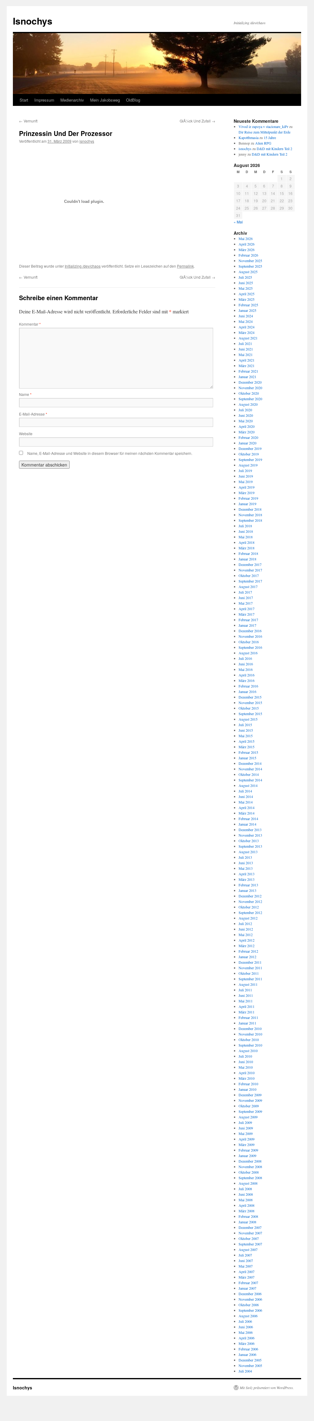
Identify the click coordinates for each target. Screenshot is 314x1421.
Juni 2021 (246, 349)
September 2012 (250, 912)
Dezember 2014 (250, 763)
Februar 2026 (248, 255)
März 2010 (247, 1078)
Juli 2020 (245, 409)
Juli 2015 (245, 724)
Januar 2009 (247, 1155)
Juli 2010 (245, 1056)
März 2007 (247, 1277)
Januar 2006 (247, 1354)
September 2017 (250, 581)
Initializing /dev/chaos (83, 266)
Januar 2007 (247, 1288)
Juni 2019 (246, 476)
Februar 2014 (248, 818)
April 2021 (247, 360)
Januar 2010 (247, 1089)
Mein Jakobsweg (105, 100)
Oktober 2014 (249, 774)
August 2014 (248, 785)
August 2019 (248, 465)
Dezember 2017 (250, 564)
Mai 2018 (246, 536)
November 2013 (250, 835)
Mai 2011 (246, 1000)
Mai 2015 (246, 735)
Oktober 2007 (249, 1238)
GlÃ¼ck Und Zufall (197, 120)
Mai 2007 (246, 1266)
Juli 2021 (245, 343)
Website (26, 433)
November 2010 (250, 1034)
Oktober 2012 (249, 906)
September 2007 (250, 1243)
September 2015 (250, 713)
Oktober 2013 (249, 840)
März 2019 (247, 492)
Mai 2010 (246, 1067)
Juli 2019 (245, 470)
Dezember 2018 (250, 509)
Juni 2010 (246, 1061)
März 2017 (247, 614)
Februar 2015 (248, 752)
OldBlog (133, 100)
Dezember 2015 (250, 697)
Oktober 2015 (249, 708)
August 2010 (248, 1050)
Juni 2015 (246, 730)
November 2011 (250, 967)
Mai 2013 (246, 868)
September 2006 (250, 1310)
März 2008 (247, 1210)
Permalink (185, 266)
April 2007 (247, 1271)
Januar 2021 (247, 376)
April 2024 (247, 326)
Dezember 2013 (250, 829)
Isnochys (32, 20)
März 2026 (247, 249)
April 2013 (247, 873)
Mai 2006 (246, 1332)
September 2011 (250, 978)
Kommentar (30, 324)
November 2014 (250, 768)
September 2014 (250, 779)
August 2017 (248, 586)
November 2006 (250, 1299)
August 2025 (248, 271)
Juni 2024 (246, 315)
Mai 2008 (246, 1199)
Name (25, 394)
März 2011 (247, 1011)
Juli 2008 (245, 1188)
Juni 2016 (246, 663)
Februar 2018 (248, 553)
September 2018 (250, 520)
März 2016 (247, 680)
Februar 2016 (248, 685)
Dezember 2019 (250, 448)
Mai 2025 (246, 288)
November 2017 (250, 569)
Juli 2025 (245, 277)
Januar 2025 (247, 310)
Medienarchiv (72, 100)
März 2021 (247, 365)
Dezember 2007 (250, 1227)
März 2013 (247, 879)
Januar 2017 (247, 625)
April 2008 (247, 1205)
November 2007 (250, 1232)
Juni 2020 (246, 415)
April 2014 (247, 807)
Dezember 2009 (250, 1094)
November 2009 (250, 1100)
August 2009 (248, 1116)
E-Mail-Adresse (33, 413)
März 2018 (247, 547)
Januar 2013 (247, 890)
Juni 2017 (246, 597)
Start (24, 100)
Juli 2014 (245, 790)
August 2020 (248, 404)
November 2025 (250, 260)
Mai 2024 (246, 321)
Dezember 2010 (250, 1028)
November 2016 (250, 636)
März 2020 (247, 431)
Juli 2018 (245, 525)
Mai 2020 (246, 420)
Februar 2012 (248, 951)
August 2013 (248, 851)
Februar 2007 (248, 1282)
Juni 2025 (246, 282)
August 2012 (248, 918)
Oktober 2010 (249, 1039)
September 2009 (250, 1111)
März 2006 (247, 1343)
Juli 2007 (245, 1255)
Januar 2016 (247, 691)
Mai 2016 (246, 669)
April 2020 (247, 426)
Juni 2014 (246, 796)
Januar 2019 (247, 503)
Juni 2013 (246, 862)
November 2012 (250, 901)
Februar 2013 (248, 884)
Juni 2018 (246, 531)
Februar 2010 (248, 1083)
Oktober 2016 (249, 641)
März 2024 (247, 332)
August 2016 (248, 652)
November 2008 (250, 1166)
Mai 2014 (246, 802)
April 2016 (247, 674)
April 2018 (247, 542)
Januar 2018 (247, 558)
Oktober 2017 (249, 575)
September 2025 (250, 266)
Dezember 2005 (250, 1359)
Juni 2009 (246, 1127)
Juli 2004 (245, 1371)
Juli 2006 (245, 1321)
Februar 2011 (248, 1017)
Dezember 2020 (250, 382)
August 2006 (248, 1315)
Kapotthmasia (248, 137)
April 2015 (247, 741)
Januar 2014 (247, 824)
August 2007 (248, 1249)
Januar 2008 (247, 1221)
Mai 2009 (246, 1133)
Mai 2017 (246, 603)
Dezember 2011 (250, 962)
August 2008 (248, 1183)
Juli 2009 (245, 1122)
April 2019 (247, 487)
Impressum (44, 100)
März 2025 (247, 299)
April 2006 (247, 1337)
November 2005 (250, 1365)
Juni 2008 (246, 1194)
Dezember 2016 (250, 630)
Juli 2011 (245, 989)
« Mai (238, 221)
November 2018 (250, 514)
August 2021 (248, 337)
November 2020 (250, 387)
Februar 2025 (248, 304)
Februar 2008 (248, 1216)
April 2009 (247, 1138)
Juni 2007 (246, 1260)
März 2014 (247, 813)
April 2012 (247, 940)
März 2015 (247, 746)
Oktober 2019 (249, 453)
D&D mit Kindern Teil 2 (274, 148)
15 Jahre (270, 137)
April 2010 (247, 1072)
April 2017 (247, 608)
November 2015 (250, 702)
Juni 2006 (246, 1326)
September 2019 (250, 459)
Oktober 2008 (249, 1172)
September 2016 (250, 647)
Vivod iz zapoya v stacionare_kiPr (263, 126)
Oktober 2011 (249, 973)
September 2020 (250, 398)
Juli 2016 (245, 658)
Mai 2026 (246, 238)
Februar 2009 (248, 1150)
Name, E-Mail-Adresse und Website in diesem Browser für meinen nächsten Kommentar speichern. (109, 453)
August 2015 (248, 719)
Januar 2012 (247, 956)
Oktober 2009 (249, 1105)
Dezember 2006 (250, 1293)
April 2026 (247, 244)
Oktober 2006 (249, 1304)
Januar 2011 (247, 1022)
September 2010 (250, 1045)
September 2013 (250, 846)
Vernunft (28, 120)
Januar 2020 (247, 442)
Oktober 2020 (249, 393)
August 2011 (248, 984)
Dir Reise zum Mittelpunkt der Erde (264, 132)
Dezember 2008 (250, 1161)
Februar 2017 (248, 619)
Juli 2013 (245, 857)
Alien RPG (263, 143)
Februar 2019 (248, 498)
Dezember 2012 (250, 895)
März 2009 (247, 1144)
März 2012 (247, 945)
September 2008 (250, 1177)
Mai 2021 (246, 354)
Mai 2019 (246, 481)
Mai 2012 (246, 934)
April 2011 (247, 1006)
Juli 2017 (245, 592)
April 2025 (247, 293)
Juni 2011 (246, 995)
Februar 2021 (248, 371)
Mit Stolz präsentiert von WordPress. (267, 1387)
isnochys (86, 141)
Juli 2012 (245, 923)
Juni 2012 (246, 929)
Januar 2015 (247, 757)
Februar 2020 (248, 437)
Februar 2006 (248, 1348)
